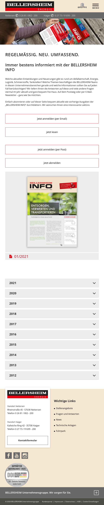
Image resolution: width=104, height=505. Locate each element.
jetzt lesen (52, 132)
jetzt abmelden (52, 162)
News (59, 419)
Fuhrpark (60, 430)
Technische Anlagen (66, 425)
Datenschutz (70, 501)
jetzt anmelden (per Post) (52, 149)
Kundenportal (47, 501)
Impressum (59, 501)
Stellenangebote (64, 408)
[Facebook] (8, 455)
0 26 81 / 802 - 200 (24, 413)
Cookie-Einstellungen (91, 501)
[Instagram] (25, 455)
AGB (79, 501)
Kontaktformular (27, 440)
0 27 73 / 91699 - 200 (25, 429)
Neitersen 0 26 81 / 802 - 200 (21, 15)
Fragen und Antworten (67, 413)
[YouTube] (16, 455)
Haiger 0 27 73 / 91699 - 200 (59, 15)
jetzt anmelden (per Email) (52, 118)
